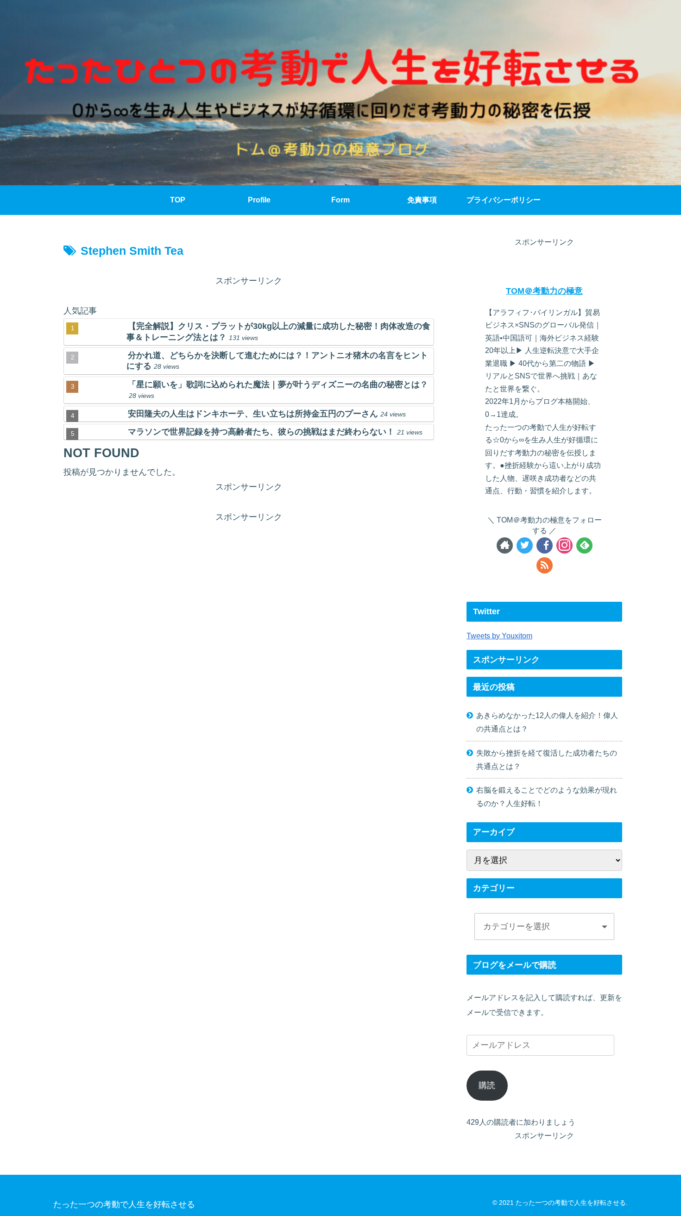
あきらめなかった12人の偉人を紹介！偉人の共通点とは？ (547, 722)
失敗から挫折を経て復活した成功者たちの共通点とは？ (546, 759)
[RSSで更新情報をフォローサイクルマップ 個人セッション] (544, 565)
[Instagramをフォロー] (564, 545)
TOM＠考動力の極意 (544, 291)
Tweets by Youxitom (499, 635)
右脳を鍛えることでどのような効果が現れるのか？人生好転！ (546, 796)
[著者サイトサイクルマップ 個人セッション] (505, 545)
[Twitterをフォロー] (525, 545)
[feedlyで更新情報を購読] (584, 545)
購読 (487, 1085)
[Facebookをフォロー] (544, 545)
